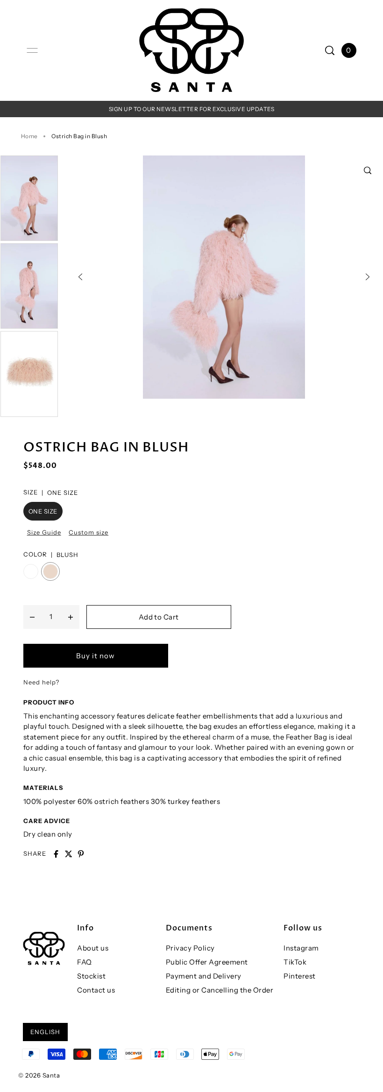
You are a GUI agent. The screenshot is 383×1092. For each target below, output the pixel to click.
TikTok (295, 962)
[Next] (367, 277)
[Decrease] (32, 616)
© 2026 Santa (39, 1075)
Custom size (88, 532)
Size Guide (44, 532)
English (45, 1032)
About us (92, 948)
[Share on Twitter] (68, 854)
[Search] (329, 50)
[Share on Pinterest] (81, 854)
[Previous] (80, 277)
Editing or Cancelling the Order (220, 990)
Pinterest (300, 976)
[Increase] (70, 616)
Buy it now (95, 655)
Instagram (301, 948)
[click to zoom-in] (367, 170)
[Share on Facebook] (56, 854)
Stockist (91, 976)
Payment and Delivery (203, 976)
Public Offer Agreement (207, 962)
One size (42, 511)
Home (29, 136)
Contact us (96, 990)
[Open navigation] (32, 50)
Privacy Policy (190, 948)
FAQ (84, 962)
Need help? (41, 682)
